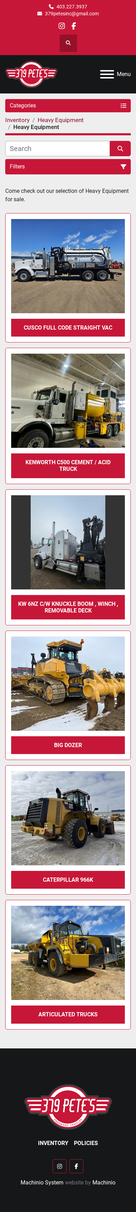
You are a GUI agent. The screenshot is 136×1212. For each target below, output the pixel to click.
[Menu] (107, 74)
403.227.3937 (71, 6)
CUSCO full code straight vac (68, 327)
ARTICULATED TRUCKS (68, 1014)
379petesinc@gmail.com (72, 13)
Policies (86, 1143)
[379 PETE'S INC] (68, 1106)
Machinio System (42, 1182)
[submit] (120, 148)
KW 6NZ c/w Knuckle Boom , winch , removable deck (68, 607)
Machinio (103, 1182)
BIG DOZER (68, 745)
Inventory (53, 1143)
